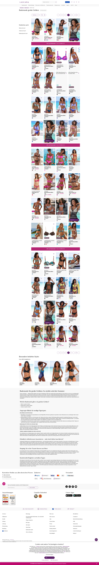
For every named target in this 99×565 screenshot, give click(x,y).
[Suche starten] (56, 2)
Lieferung (4, 523)
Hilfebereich (4, 516)
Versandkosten (12, 539)
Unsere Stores (52, 521)
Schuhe (63, 5)
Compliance (75, 516)
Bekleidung (31, 5)
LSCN (72, 5)
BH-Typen (28, 522)
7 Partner (37, 546)
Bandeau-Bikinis (24, 417)
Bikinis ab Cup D (22, 28)
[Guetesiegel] (40, 496)
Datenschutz (75, 523)
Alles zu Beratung (29, 532)
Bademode (24, 5)
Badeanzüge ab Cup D (23, 33)
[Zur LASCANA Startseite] (24, 2)
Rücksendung (4, 526)
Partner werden (52, 526)
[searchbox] (48, 2)
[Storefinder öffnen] (72, 2)
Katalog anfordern (53, 528)
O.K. (46, 557)
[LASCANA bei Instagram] (70, 486)
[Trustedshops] (36, 496)
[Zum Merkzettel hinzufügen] (41, 20)
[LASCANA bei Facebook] (66, 486)
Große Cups (32, 7)
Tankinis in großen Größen (26, 406)
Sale (76, 5)
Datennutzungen (66, 546)
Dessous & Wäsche (40, 5)
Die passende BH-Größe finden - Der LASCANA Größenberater (35, 517)
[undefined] (78, 373)
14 (76, 352)
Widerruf (74, 533)
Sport (68, 5)
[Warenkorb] (79, 2)
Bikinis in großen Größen (25, 404)
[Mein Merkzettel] (76, 2)
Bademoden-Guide (29, 529)
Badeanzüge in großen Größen (26, 405)
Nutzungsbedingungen (77, 526)
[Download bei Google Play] (77, 495)
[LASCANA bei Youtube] (76, 486)
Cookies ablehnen (42, 552)
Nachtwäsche (50, 5)
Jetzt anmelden (32, 487)
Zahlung (3, 521)
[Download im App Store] (69, 495)
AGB (74, 521)
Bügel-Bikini (23, 414)
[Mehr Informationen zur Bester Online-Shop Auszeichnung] (5, 499)
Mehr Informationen (54, 560)
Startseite (22, 7)
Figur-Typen (28, 527)
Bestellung (4, 528)
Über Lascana (52, 516)
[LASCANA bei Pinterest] (73, 486)
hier (64, 551)
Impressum (75, 528)
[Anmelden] (74, 2)
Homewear (57, 5)
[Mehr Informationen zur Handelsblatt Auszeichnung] (12, 499)
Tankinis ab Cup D (22, 30)
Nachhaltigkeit (52, 533)
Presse (51, 523)
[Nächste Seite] (79, 15)
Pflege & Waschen (29, 520)
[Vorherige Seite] (58, 15)
